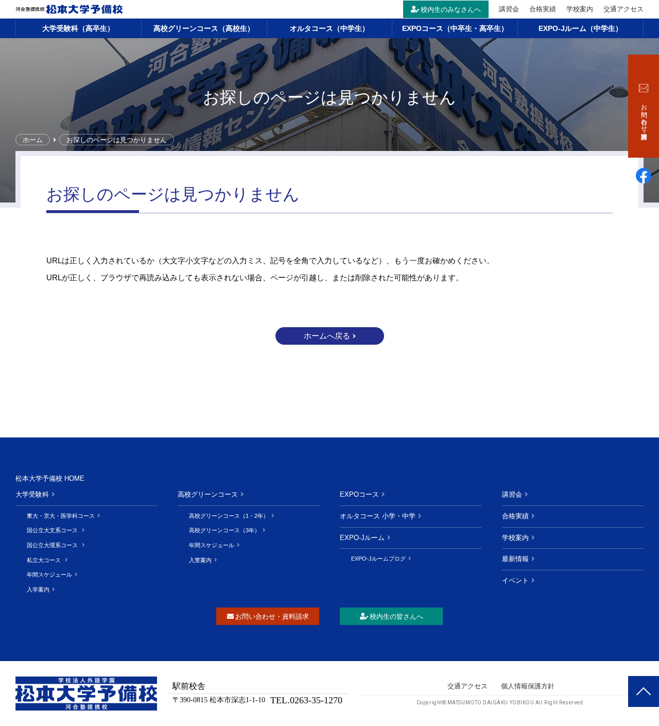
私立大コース (44, 560)
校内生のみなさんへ (451, 9)
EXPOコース (359, 494)
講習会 (509, 9)
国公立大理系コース (53, 545)
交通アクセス (623, 9)
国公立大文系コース (53, 530)
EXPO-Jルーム (362, 538)
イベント (515, 580)
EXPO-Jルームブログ (378, 558)
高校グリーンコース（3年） (224, 530)
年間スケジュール (49, 574)
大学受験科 (32, 494)
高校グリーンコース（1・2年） (229, 516)
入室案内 (200, 560)
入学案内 (38, 589)
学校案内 (579, 9)
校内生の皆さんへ (396, 616)
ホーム (33, 140)
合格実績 (542, 9)
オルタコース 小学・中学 (377, 516)
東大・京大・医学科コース (61, 516)
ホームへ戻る (327, 335)
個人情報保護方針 (527, 686)
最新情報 (515, 559)
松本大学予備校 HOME (49, 478)
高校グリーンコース (208, 494)
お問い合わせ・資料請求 (272, 616)
